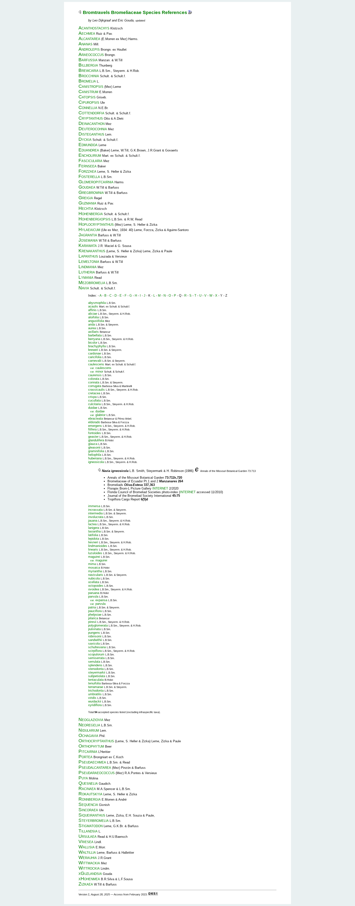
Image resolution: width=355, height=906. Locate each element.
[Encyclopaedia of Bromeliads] (196, 471)
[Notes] (190, 12)
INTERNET (160, 488)
